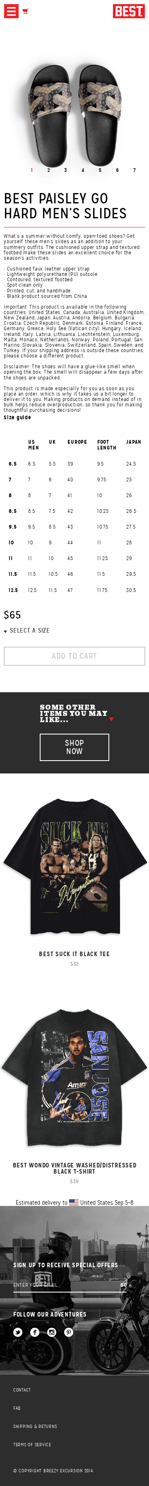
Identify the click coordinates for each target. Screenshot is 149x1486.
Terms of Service (32, 1445)
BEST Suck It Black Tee (74, 954)
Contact (22, 1390)
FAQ (17, 1408)
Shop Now (74, 747)
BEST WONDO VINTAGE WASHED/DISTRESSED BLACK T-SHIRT (75, 1168)
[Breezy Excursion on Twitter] (17, 1333)
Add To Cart (74, 656)
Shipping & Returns (35, 1426)
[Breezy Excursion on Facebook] (34, 1333)
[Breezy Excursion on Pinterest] (68, 1333)
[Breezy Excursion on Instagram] (51, 1333)
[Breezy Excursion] (129, 11)
